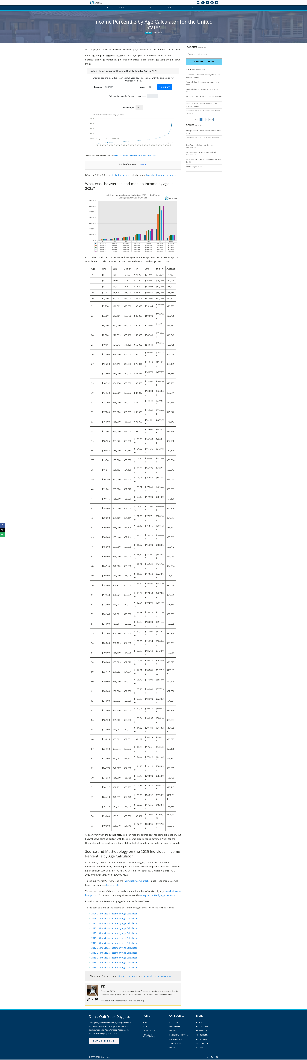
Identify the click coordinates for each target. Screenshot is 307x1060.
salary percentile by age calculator (158, 895)
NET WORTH (174, 1026)
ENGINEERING (175, 1039)
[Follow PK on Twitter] (96, 1000)
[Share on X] (2, 530)
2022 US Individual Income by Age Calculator (114, 923)
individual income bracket (137, 880)
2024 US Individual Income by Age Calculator (114, 913)
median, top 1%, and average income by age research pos (134, 155)
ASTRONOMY (202, 1035)
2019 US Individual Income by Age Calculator (114, 938)
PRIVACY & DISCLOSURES (148, 1036)
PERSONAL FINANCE (178, 1035)
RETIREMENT (202, 1039)
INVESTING (174, 1022)
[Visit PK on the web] (88, 1000)
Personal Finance (156, 8)
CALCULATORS (202, 1043)
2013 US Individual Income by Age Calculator (114, 967)
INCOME (173, 1031)
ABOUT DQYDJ (149, 1031)
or (136, 928)
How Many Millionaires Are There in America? (202, 138)
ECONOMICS (201, 1031)
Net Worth (122, 8)
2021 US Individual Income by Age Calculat (113, 928)
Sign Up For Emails (103, 1040)
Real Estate (171, 8)
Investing (110, 8)
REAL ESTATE (202, 1026)
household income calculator (161, 175)
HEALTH (199, 1022)
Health (143, 8)
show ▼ (143, 164)
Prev (196, 119)
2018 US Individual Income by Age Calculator (114, 943)
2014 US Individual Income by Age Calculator (114, 962)
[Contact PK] (92, 1000)
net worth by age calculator (157, 976)
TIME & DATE (175, 1043)
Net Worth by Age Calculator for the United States (204, 96)
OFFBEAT (200, 1048)
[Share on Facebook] (2, 525)
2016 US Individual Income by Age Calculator (114, 952)
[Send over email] (2, 534)
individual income (121, 175)
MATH (172, 1048)
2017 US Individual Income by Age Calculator (114, 947)
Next (211, 119)
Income (133, 8)
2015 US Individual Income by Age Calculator (114, 957)
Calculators (196, 8)
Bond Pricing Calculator (194, 166)
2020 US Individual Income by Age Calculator (114, 933)
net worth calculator (127, 976)
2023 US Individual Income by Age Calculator (114, 918)
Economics (183, 8)
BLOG (145, 1026)
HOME (145, 1022)
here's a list (112, 884)
